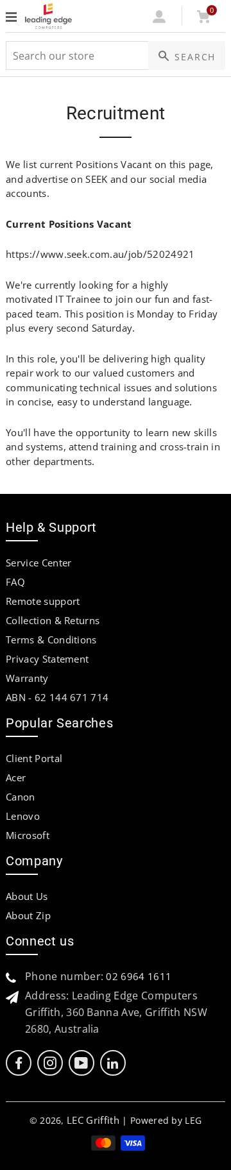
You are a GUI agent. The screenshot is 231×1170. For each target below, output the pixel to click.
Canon (20, 796)
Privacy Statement (47, 658)
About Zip (28, 915)
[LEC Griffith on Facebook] (18, 1063)
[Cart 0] (203, 19)
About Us (27, 896)
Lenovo (23, 816)
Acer (16, 777)
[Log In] (159, 19)
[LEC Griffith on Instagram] (50, 1063)
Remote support (43, 601)
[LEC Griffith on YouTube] (81, 1063)
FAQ (15, 581)
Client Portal (34, 758)
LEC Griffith (93, 1120)
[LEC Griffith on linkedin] (112, 1063)
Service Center (38, 562)
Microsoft (27, 835)
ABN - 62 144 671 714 (57, 697)
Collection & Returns (52, 620)
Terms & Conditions (51, 639)
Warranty (27, 678)
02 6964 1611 (138, 976)
